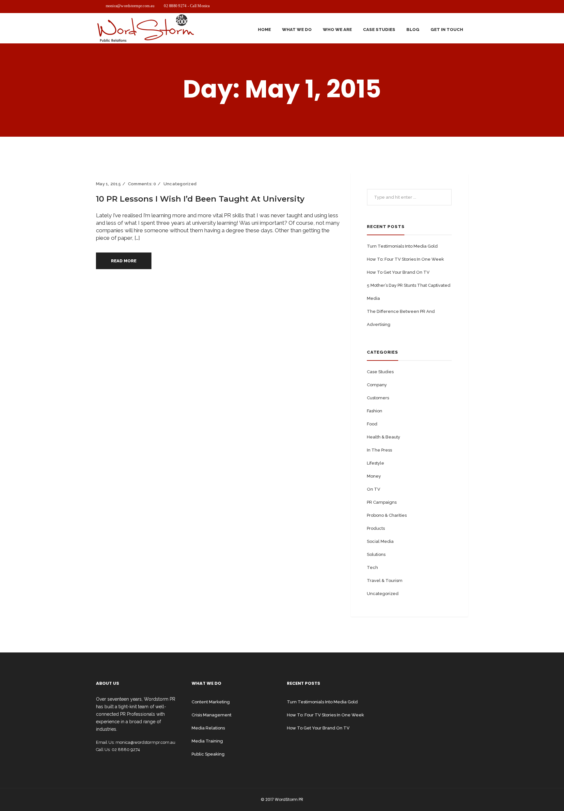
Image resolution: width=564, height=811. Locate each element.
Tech (372, 567)
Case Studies (380, 371)
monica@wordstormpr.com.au (130, 6)
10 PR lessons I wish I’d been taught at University (200, 199)
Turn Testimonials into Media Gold (402, 246)
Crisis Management (211, 714)
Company (377, 384)
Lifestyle (375, 463)
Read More (123, 260)
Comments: (142, 183)
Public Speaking (208, 754)
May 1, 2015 (108, 183)
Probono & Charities (387, 515)
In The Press (379, 450)
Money (374, 476)
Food (372, 423)
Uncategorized (180, 183)
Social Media (380, 541)
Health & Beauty (383, 437)
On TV (373, 489)
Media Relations (208, 728)
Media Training (207, 741)
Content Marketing (211, 701)
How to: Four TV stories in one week (405, 259)
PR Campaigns (382, 502)
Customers (378, 397)
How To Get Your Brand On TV (398, 272)
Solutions (376, 554)
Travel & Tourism (384, 580)
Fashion (374, 410)
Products (376, 528)
